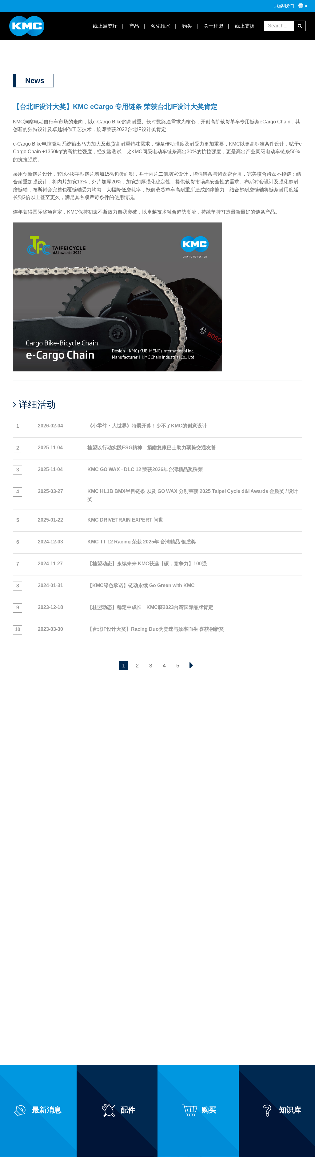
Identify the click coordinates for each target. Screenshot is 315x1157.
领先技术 (160, 26)
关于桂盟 (212, 26)
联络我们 (284, 6)
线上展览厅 (105, 26)
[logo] (26, 25)
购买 (186, 26)
